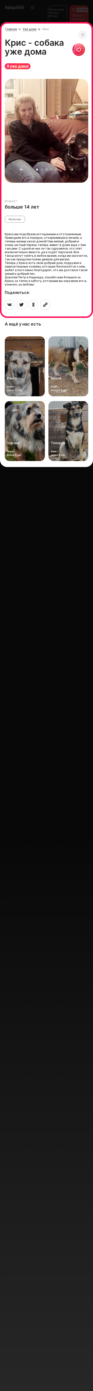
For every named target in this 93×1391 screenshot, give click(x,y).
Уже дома (29, 29)
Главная (11, 29)
